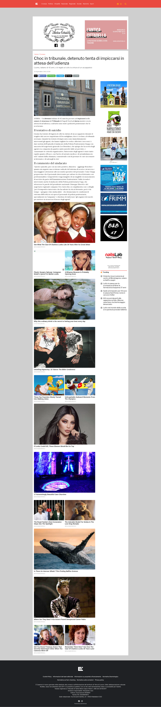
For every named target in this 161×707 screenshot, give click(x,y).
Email (77, 75)
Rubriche (86, 4)
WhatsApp (52, 75)
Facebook (43, 75)
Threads (69, 75)
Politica (50, 4)
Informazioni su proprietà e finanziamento (87, 676)
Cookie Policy (47, 676)
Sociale (79, 4)
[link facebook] (117, 4)
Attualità (57, 4)
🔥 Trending (104, 272)
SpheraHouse (83, 703)
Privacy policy (99, 680)
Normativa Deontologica (110, 676)
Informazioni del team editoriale (63, 676)
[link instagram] (120, 4)
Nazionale (64, 4)
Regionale (72, 4)
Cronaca (44, 4)
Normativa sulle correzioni (85, 680)
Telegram (60, 75)
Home (36, 54)
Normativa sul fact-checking (66, 680)
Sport (92, 4)
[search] (125, 4)
